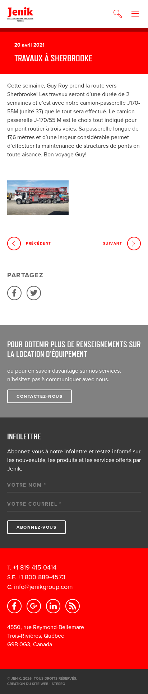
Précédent (38, 243)
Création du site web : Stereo (36, 684)
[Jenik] (20, 14)
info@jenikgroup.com (43, 587)
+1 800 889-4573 (41, 577)
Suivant (112, 243)
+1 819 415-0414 (34, 567)
